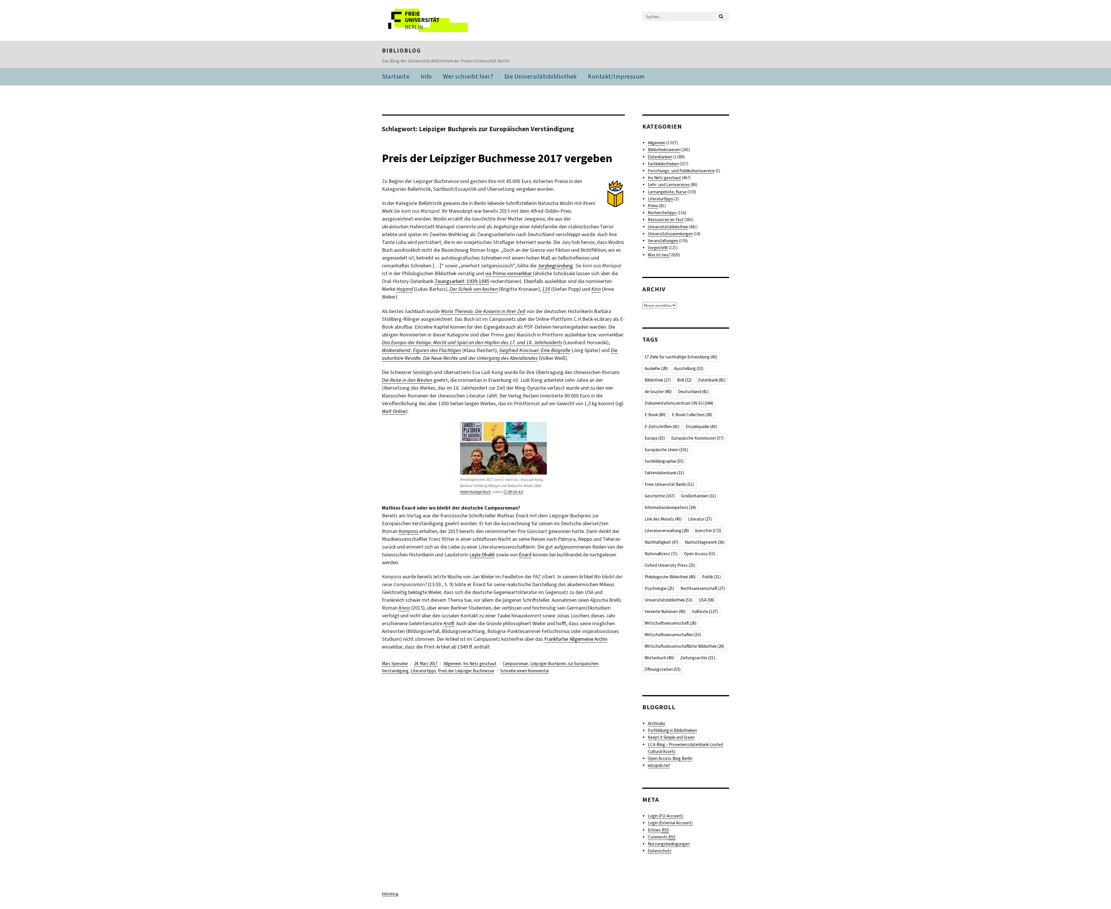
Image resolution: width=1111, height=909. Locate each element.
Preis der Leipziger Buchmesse (466, 671)
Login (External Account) (670, 823)
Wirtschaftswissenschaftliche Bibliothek (684, 646)
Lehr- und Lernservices (669, 185)
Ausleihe (656, 368)
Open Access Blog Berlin (670, 758)
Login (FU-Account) (665, 816)
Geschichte (660, 496)
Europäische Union (666, 450)
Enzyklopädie (701, 426)
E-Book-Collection (692, 415)
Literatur (700, 519)
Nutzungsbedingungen (669, 844)
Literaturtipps (423, 671)
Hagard (404, 289)
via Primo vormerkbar (509, 273)
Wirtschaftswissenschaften (673, 635)
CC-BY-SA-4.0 (513, 491)
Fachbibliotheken (663, 164)
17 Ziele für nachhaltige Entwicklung (681, 357)
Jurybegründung (555, 265)
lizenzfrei (708, 531)
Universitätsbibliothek (668, 227)
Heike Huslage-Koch (475, 491)
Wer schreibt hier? (468, 76)
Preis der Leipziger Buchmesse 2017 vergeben (497, 158)
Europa (655, 438)
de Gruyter (658, 392)
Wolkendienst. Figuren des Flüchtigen (421, 350)
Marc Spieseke (395, 664)
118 (546, 289)
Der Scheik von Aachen (474, 289)
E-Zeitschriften (662, 426)
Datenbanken (660, 157)
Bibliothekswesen (664, 150)
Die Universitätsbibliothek (540, 76)
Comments (662, 837)
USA (706, 600)
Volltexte (705, 611)
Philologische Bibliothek (670, 577)
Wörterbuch (659, 658)
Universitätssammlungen (670, 234)
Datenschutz (660, 851)
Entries (658, 830)
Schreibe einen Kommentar (524, 671)
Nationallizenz (661, 554)
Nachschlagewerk (704, 542)
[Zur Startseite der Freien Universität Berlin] (430, 20)
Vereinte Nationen (665, 611)
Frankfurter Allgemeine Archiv (575, 639)
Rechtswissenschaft (702, 588)
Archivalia (656, 723)
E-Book (655, 415)
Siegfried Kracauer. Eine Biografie (535, 350)
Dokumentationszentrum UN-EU (679, 403)
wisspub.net (659, 765)
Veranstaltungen (663, 241)
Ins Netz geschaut (479, 664)
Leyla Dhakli (482, 554)
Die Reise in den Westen (407, 380)
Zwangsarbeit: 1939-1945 (462, 281)
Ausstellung (688, 368)
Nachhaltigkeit (661, 542)
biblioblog (401, 51)
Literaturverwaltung (667, 531)
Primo (653, 206)
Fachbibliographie (664, 461)
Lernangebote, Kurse (667, 192)
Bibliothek (658, 380)
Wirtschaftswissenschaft (670, 623)
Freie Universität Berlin (669, 484)
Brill (684, 380)
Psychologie (659, 588)
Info (426, 76)
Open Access (699, 554)
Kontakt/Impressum (616, 76)
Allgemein (452, 664)
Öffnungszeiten (662, 669)
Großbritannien (698, 496)
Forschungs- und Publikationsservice (681, 171)
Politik (711, 577)
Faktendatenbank (664, 473)
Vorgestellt (658, 248)
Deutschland (693, 392)
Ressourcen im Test (666, 220)
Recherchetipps (662, 213)
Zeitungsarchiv (697, 658)
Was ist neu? (659, 255)
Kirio (596, 289)
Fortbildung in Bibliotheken (672, 730)
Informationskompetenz (670, 507)
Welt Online (394, 411)
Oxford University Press (670, 565)
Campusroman (515, 664)
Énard (525, 554)
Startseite (395, 76)
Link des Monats (663, 519)
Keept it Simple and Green (671, 737)
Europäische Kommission (697, 438)
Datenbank (712, 380)
